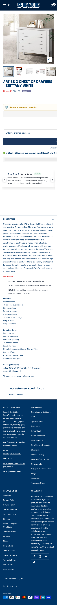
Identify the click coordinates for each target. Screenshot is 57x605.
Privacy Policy (8, 500)
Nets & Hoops (37, 440)
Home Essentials (38, 435)
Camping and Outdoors (41, 412)
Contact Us (35, 478)
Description (9, 219)
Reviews (6, 536)
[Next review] (52, 180)
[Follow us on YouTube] (46, 556)
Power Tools (36, 431)
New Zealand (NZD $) (12, 579)
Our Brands (8, 565)
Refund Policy (9, 505)
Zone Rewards (9, 550)
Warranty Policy (9, 560)
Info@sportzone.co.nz (12, 453)
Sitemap (6, 519)
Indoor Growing (37, 454)
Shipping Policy (9, 514)
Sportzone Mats (38, 421)
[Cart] (52, 5)
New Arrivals (36, 464)
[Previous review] (4, 180)
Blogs (33, 473)
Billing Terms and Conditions (10, 525)
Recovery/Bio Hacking (40, 459)
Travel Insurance (10, 555)
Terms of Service (10, 509)
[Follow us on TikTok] (34, 562)
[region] (28, 180)
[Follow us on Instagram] (40, 556)
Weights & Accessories (41, 469)
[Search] (9, 5)
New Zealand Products (40, 445)
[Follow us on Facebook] (34, 556)
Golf (33, 417)
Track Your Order (38, 483)
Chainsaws (35, 426)
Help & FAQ (8, 546)
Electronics (35, 450)
